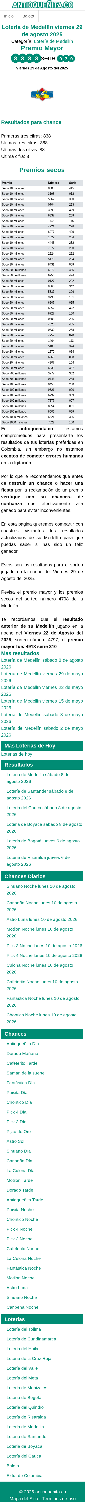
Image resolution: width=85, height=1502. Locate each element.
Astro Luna (17, 1287)
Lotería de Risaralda (26, 1417)
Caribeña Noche (23, 1307)
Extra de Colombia (25, 1475)
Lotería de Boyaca (24, 1446)
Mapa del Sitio (24, 1498)
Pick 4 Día (17, 1112)
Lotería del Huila (22, 1348)
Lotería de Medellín (53, 41)
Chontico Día (19, 1102)
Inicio (9, 16)
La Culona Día (21, 1170)
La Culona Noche (24, 1258)
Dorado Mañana (22, 1053)
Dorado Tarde (20, 1190)
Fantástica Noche (24, 1268)
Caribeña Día (19, 1160)
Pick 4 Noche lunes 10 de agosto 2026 (44, 955)
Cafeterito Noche (23, 1248)
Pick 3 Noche (20, 1239)
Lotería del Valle (22, 1368)
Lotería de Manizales (27, 1387)
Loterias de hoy (16, 754)
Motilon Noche (21, 1278)
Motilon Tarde (20, 1180)
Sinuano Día (19, 1151)
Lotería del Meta (22, 1378)
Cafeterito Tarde (22, 1063)
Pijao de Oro (19, 1131)
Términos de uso (59, 1498)
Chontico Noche (22, 1219)
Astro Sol (15, 1141)
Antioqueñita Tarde (25, 1199)
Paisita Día (17, 1092)
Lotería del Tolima (24, 1329)
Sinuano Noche (22, 1297)
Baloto (28, 16)
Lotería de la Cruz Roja (29, 1358)
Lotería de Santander (27, 1436)
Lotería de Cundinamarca (31, 1339)
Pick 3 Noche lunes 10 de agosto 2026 (44, 945)
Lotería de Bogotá (24, 1397)
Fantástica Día (21, 1082)
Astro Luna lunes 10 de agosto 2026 (42, 919)
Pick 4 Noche (20, 1229)
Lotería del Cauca (24, 1456)
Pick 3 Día (17, 1121)
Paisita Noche (20, 1209)
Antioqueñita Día (23, 1043)
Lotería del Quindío (25, 1407)
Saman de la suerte (26, 1073)
